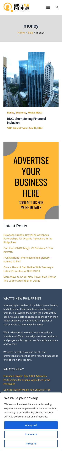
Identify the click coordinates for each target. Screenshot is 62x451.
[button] (57, 7)
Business (21, 112)
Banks (10, 112)
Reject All (31, 443)
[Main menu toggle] (48, 7)
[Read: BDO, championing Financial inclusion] (31, 79)
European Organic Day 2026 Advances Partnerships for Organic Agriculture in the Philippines (27, 238)
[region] (31, 421)
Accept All (31, 425)
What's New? (35, 112)
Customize (31, 434)
